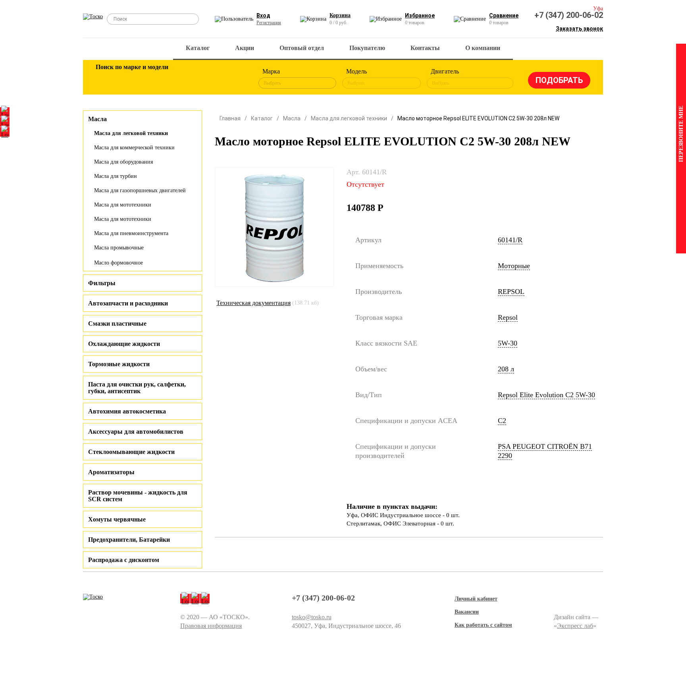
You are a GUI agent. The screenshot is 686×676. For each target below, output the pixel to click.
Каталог (198, 47)
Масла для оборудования (123, 162)
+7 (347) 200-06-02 (568, 15)
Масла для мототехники (122, 205)
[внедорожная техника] (209, 79)
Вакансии (467, 612)
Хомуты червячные (117, 519)
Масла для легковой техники (131, 133)
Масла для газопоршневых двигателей (140, 190)
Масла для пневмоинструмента (131, 233)
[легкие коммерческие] (131, 79)
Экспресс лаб (575, 625)
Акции (244, 47)
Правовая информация (211, 625)
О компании (482, 47)
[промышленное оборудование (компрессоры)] (235, 79)
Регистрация (268, 22)
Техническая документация (253, 302)
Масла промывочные (119, 248)
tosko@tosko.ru (311, 617)
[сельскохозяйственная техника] (183, 79)
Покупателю (367, 47)
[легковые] (106, 79)
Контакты (425, 47)
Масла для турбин (115, 176)
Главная (230, 118)
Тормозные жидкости (119, 364)
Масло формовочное (118, 263)
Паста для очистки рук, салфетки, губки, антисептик (137, 387)
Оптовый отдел (301, 47)
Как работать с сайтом (483, 625)
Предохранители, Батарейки (129, 539)
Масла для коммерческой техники (134, 148)
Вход (263, 15)
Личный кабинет (476, 599)
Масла (292, 118)
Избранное (420, 15)
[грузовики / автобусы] (157, 79)
